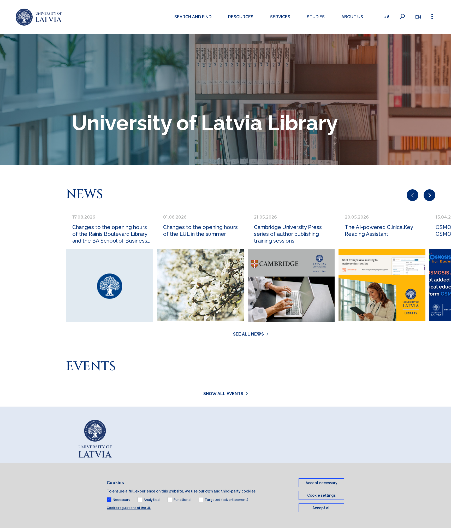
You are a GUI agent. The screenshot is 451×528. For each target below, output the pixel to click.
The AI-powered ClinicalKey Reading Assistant (379, 230)
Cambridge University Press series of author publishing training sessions (288, 234)
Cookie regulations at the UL (129, 508)
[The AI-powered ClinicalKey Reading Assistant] (382, 285)
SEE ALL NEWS (248, 334)
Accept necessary (321, 483)
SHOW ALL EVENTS (223, 393)
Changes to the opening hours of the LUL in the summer (200, 230)
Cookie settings (321, 495)
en (418, 17)
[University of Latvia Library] (39, 17)
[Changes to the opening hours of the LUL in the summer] (200, 285)
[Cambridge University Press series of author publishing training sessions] (291, 285)
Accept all (321, 508)
